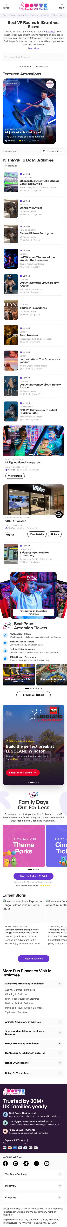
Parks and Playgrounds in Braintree (24, 1007)
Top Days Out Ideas (16, 1174)
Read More (33, 48)
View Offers (42, 67)
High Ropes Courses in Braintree (22, 998)
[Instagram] (36, 1164)
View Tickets (25, 67)
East (5, 15)
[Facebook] (5, 1164)
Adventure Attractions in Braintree (24, 983)
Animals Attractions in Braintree (23, 1022)
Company (10, 1197)
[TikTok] (26, 1164)
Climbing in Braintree (16, 994)
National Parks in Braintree (19, 1003)
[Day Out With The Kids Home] (33, 6)
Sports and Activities (39, 15)
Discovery (10, 1185)
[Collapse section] (59, 984)
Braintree (22, 15)
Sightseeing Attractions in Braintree (25, 1052)
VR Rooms (57, 15)
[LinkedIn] (15, 1164)
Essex (12, 15)
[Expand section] (59, 1022)
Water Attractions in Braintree (22, 1043)
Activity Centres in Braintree (20, 989)
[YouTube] (46, 1164)
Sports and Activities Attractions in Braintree (25, 1033)
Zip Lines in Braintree (16, 1012)
